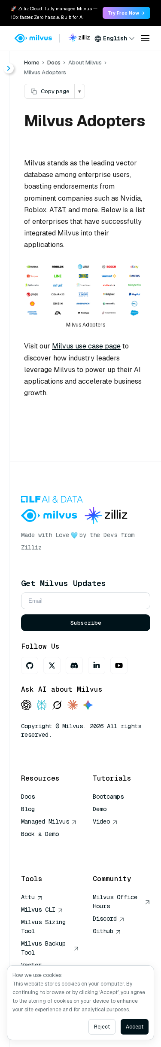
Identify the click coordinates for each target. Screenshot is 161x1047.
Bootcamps (108, 796)
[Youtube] (119, 665)
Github (103, 931)
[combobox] (114, 38)
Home (31, 62)
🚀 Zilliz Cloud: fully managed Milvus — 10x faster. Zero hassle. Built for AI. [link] (54, 13)
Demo (99, 809)
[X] (52, 665)
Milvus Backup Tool (43, 948)
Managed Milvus (45, 821)
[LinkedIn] (96, 665)
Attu (28, 897)
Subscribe (85, 622)
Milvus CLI (38, 909)
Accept (134, 1026)
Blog (28, 809)
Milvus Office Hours (115, 901)
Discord (105, 918)
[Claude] (72, 705)
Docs (54, 62)
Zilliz (31, 547)
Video (101, 821)
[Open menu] (145, 38)
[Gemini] (88, 705)
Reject (102, 1026)
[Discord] (74, 665)
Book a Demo (40, 834)
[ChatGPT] (26, 705)
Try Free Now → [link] (126, 13)
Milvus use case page (86, 346)
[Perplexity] (41, 705)
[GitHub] (29, 665)
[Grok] (57, 705)
